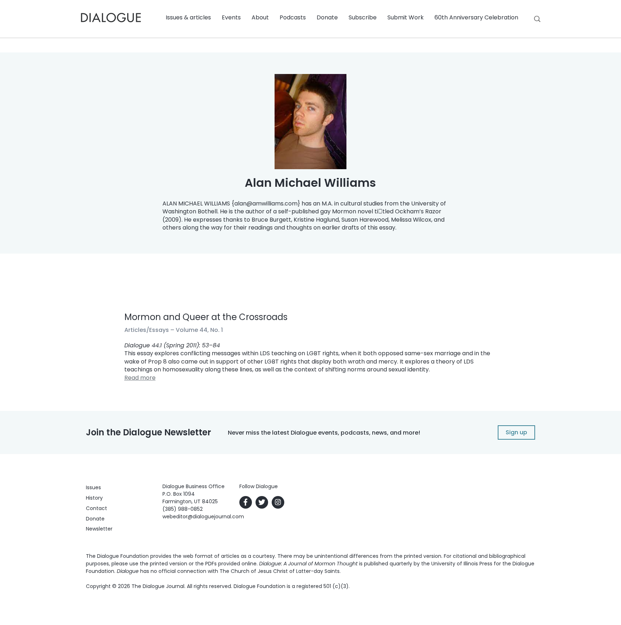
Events (231, 17)
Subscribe (363, 17)
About (260, 17)
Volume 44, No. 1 (199, 330)
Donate (327, 17)
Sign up (516, 432)
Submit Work (405, 17)
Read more (140, 378)
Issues (93, 487)
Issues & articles (188, 17)
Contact (96, 508)
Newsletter (99, 528)
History (94, 497)
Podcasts (293, 17)
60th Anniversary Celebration (476, 17)
